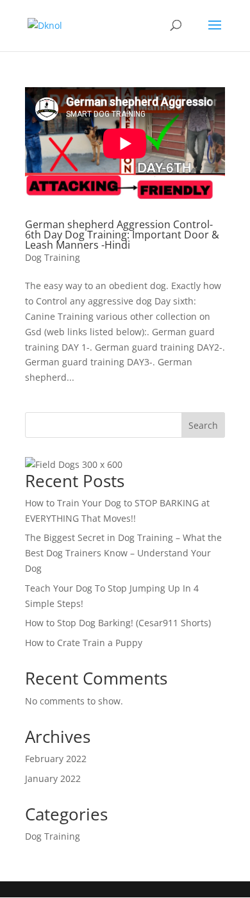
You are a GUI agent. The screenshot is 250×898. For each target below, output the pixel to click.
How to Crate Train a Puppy (83, 642)
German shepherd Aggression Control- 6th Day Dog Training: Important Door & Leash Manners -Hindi (122, 234)
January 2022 (53, 778)
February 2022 (56, 758)
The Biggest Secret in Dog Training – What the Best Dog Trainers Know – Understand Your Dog (123, 552)
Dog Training (52, 257)
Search (203, 425)
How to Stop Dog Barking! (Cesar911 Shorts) (118, 623)
